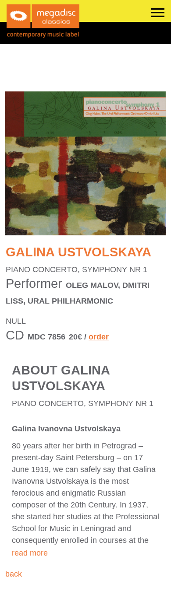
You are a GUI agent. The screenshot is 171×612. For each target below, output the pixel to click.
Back (13, 574)
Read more (30, 553)
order (99, 336)
